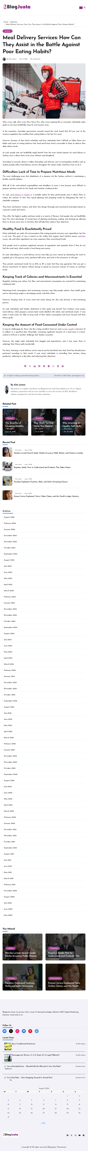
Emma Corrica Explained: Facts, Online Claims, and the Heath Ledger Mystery (46, 496)
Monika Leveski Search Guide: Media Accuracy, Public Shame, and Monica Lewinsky (48, 453)
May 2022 (8, 799)
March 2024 (9, 664)
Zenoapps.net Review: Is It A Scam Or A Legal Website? (36, 1055)
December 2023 (10, 682)
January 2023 (9, 750)
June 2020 (8, 909)
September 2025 (10, 554)
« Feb (43, 1123)
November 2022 (10, 762)
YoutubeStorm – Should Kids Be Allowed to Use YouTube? (36, 1066)
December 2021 (10, 829)
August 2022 (9, 780)
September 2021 (10, 848)
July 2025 (8, 566)
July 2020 (8, 903)
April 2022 (8, 805)
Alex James (19, 385)
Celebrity (10, 948)
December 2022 (10, 756)
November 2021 (10, 836)
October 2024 (9, 621)
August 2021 (9, 854)
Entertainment (55, 978)
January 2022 (9, 823)
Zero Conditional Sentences (23, 1044)
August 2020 (9, 897)
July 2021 (7, 860)
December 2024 (10, 609)
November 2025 (10, 542)
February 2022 (10, 817)
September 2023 (10, 701)
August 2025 (9, 560)
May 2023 (8, 725)
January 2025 (9, 603)
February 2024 (10, 670)
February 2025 (10, 597)
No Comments (35, 59)
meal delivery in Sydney (20, 195)
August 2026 (9, 517)
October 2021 (9, 842)
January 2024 (9, 676)
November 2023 (10, 689)
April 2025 (8, 584)
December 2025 (10, 536)
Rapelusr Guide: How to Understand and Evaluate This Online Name (42, 468)
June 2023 (8, 719)
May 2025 (8, 578)
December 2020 (10, 891)
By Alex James (12, 59)
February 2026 (10, 523)
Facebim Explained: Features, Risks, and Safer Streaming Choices (41, 482)
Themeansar (61, 1147)
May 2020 (8, 915)
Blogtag (51, 1147)
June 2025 (8, 572)
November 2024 (10, 615)
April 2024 (8, 658)
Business (7, 31)
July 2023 (7, 713)
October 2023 (9, 695)
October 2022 (9, 768)
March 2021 (8, 878)
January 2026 (9, 529)
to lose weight (68, 329)
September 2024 (10, 627)
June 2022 (8, 793)
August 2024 (9, 633)
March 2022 (9, 811)
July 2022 (8, 787)
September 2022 (10, 774)
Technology (54, 948)
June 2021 (8, 866)
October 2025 (9, 548)
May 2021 (8, 872)
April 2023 (8, 731)
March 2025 (9, 591)
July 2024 (8, 640)
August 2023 (9, 707)
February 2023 (10, 744)
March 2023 (9, 738)
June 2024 (8, 646)
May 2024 (8, 652)
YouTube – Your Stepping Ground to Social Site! (32, 1078)
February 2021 (9, 885)
